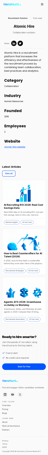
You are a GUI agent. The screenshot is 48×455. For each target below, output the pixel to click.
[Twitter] (20, 394)
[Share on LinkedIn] (14, 43)
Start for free (24, 366)
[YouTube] (12, 394)
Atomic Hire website (14, 146)
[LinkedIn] (5, 394)
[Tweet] (20, 43)
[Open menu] (42, 4)
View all (9, 173)
